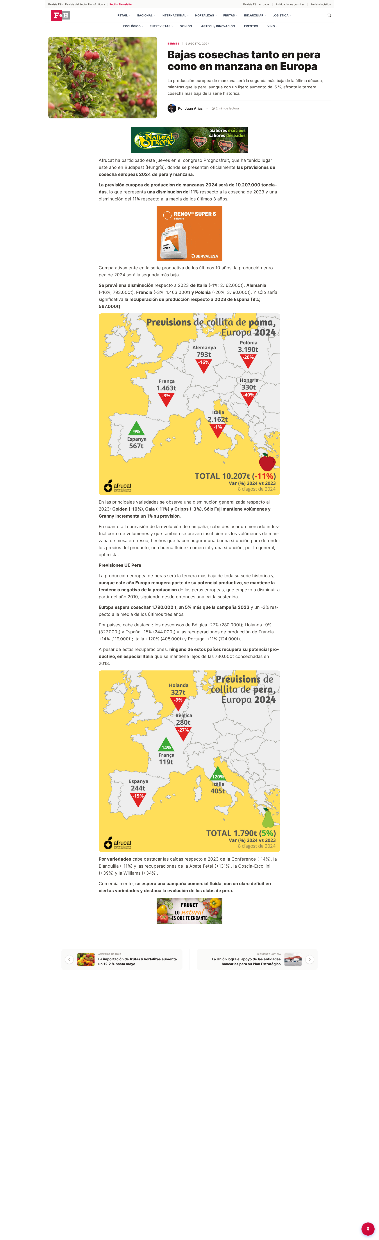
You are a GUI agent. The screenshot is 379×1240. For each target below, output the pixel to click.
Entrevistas (160, 26)
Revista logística (321, 4)
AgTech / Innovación (218, 26)
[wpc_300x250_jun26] (189, 233)
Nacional (144, 15)
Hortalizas (204, 15)
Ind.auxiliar (253, 15)
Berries (173, 43)
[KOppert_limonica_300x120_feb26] (189, 910)
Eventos (251, 26)
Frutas (229, 15)
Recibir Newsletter (121, 4)
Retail (123, 15)
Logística (281, 15)
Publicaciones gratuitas (290, 4)
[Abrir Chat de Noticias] (368, 1229)
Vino (271, 26)
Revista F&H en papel (256, 4)
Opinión (186, 26)
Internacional (174, 15)
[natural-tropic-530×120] (189, 139)
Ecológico (132, 26)
